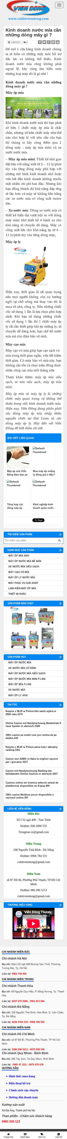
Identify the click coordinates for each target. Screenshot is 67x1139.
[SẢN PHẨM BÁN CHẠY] (33, 628)
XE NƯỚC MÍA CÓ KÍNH (22, 668)
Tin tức (12, 704)
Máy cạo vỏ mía (17, 350)
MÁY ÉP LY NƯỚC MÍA (21, 577)
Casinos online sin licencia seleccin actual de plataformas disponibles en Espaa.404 (32, 784)
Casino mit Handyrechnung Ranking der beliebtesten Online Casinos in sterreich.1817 (32, 772)
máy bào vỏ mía (36, 360)
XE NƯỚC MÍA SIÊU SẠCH (23, 566)
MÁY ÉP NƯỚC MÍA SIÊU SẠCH (26, 673)
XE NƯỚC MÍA (16, 689)
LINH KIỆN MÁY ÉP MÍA (22, 588)
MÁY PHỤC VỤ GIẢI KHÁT (23, 583)
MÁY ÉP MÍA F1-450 (19, 684)
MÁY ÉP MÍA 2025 (18, 555)
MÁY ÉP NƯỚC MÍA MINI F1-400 (26, 679)
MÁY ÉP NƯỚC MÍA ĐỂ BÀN (24, 561)
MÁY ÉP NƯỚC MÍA (19, 662)
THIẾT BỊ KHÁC (17, 594)
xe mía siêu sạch (27, 382)
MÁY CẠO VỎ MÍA (18, 572)
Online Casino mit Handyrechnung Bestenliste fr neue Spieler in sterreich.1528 (33, 725)
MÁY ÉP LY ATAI (18, 695)
